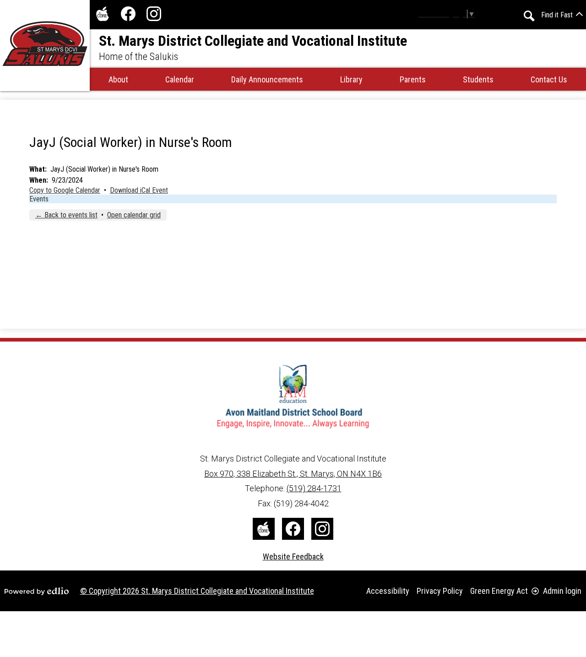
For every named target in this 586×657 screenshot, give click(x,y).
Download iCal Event (139, 190)
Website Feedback (293, 556)
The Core (103, 14)
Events (39, 199)
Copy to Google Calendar (64, 190)
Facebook (128, 14)
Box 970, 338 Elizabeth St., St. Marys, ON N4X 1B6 (293, 473)
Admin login (562, 591)
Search (529, 16)
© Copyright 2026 (197, 591)
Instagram (154, 14)
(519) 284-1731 (314, 488)
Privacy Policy (440, 591)
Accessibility (387, 591)
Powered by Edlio (37, 591)
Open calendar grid (134, 215)
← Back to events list (66, 215)
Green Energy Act (499, 591)
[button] (118, 79)
